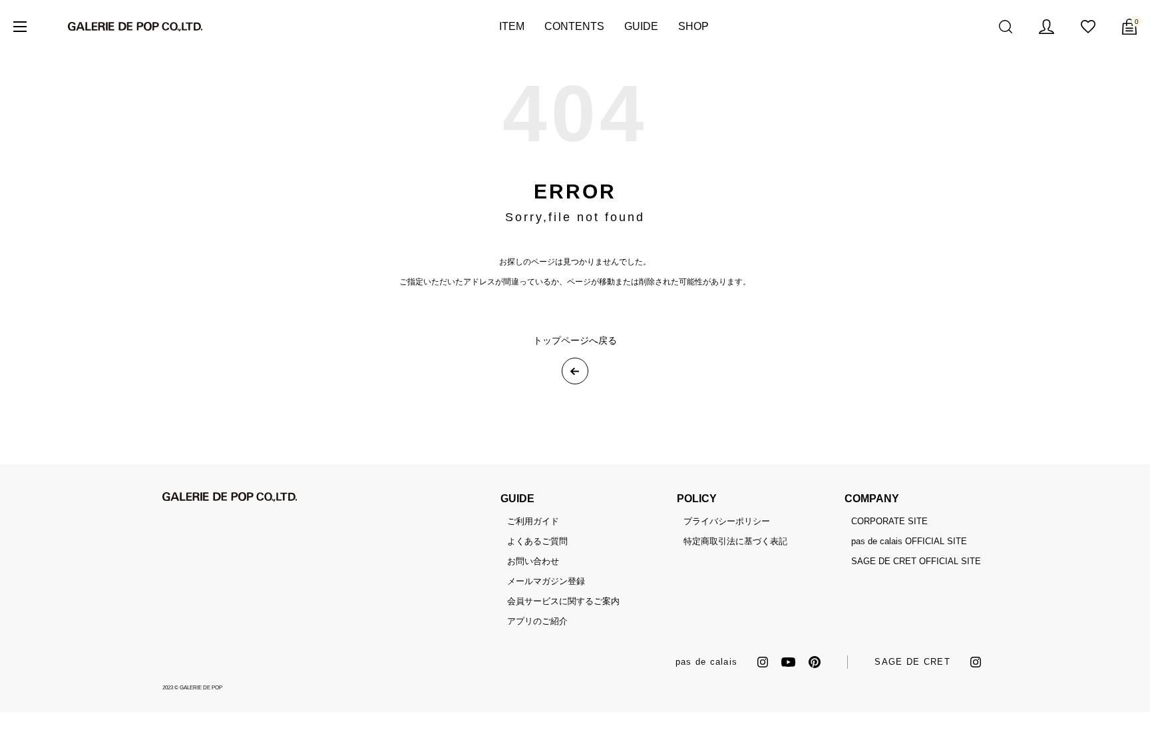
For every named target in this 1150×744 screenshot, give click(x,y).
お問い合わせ (533, 561)
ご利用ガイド (533, 521)
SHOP (693, 26)
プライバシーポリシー (726, 521)
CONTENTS (574, 26)
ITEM (511, 26)
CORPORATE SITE (889, 521)
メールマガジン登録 (546, 581)
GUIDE (641, 26)
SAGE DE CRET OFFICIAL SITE (916, 561)
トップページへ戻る (575, 340)
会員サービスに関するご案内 (563, 601)
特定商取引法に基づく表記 (735, 541)
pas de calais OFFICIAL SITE (909, 541)
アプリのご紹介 (537, 621)
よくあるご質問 (537, 541)
